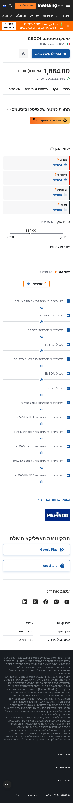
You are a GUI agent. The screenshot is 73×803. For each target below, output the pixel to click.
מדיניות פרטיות (62, 767)
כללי (66, 89)
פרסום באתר (25, 631)
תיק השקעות (62, 631)
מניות (65, 15)
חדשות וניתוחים (36, 89)
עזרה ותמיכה (25, 639)
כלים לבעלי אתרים (58, 639)
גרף (55, 89)
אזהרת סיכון (64, 780)
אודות (29, 623)
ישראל (34, 15)
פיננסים (14, 89)
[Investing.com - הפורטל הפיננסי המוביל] (50, 5)
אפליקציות (63, 623)
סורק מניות (50, 15)
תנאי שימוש (64, 754)
